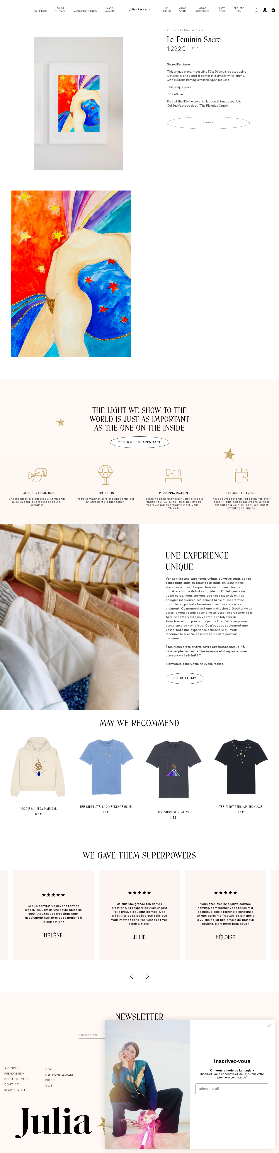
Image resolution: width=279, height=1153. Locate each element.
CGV (48, 1069)
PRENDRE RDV (14, 1074)
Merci (232, 1104)
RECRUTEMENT (15, 1090)
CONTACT (11, 1084)
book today (185, 678)
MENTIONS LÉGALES (59, 1075)
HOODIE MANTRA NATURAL (241, 809)
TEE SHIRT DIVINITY (38, 804)
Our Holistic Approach (140, 442)
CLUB (49, 1086)
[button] (257, 9)
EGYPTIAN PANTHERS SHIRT (105, 822)
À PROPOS (12, 1068)
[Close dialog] (269, 1025)
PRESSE (50, 1080)
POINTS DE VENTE (17, 1079)
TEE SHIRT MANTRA (173, 812)
